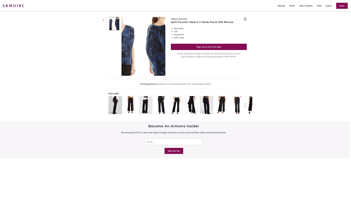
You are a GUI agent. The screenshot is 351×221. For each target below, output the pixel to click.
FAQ (319, 6)
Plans (292, 6)
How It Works (306, 6)
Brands (281, 6)
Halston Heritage (179, 18)
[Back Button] (103, 19)
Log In (329, 6)
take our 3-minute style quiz (209, 56)
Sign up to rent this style (208, 47)
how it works (187, 56)
